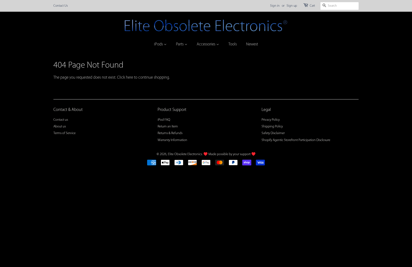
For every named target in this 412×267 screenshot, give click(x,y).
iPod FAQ (164, 120)
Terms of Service (64, 133)
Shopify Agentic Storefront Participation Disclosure (296, 140)
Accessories (206, 44)
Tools (232, 44)
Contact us (60, 120)
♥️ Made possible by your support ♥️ (229, 154)
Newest (252, 44)
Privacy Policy (271, 120)
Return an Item (168, 126)
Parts (180, 44)
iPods (159, 44)
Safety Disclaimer (273, 133)
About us (59, 126)
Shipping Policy (272, 126)
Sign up (292, 6)
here (129, 78)
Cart (312, 6)
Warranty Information (172, 140)
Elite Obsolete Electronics (185, 154)
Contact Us (60, 6)
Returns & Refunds (170, 133)
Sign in (275, 6)
